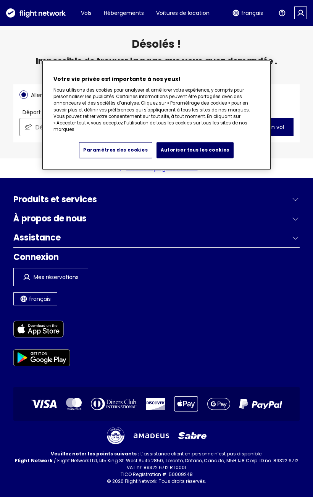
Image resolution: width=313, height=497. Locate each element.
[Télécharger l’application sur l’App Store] (41, 330)
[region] (156, 115)
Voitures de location (183, 13)
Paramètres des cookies (115, 150)
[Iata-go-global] (115, 435)
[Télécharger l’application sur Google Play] (41, 359)
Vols (86, 13)
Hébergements (124, 13)
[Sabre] (192, 435)
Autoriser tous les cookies (195, 150)
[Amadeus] (151, 435)
